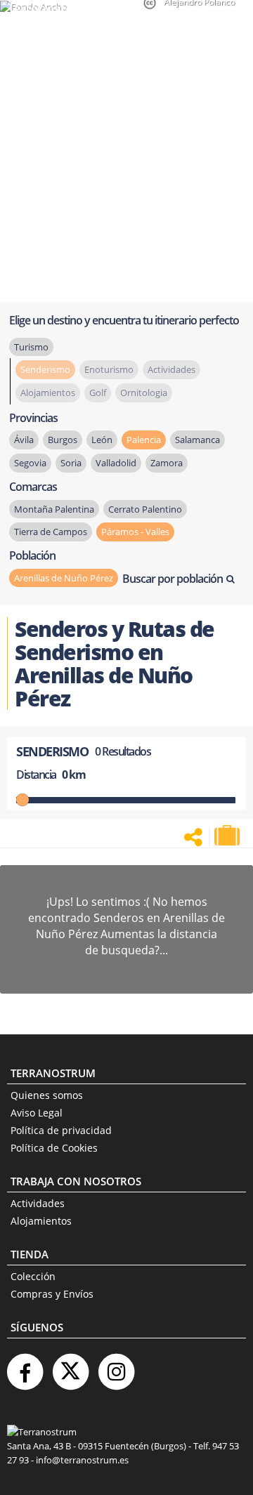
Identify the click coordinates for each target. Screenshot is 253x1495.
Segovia (30, 462)
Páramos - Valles (135, 531)
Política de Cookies (54, 1147)
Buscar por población (172, 578)
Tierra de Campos (50, 531)
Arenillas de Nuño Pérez (63, 578)
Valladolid (116, 462)
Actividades (38, 1203)
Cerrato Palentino (145, 509)
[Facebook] (24, 1366)
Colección (33, 1276)
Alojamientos (41, 1220)
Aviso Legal (37, 1112)
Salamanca (197, 439)
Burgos (62, 439)
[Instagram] (116, 1366)
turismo (31, 347)
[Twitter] (70, 1366)
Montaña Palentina (54, 509)
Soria (71, 462)
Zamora (166, 462)
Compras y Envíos (52, 1293)
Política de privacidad (61, 1130)
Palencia (143, 439)
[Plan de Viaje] (228, 835)
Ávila (24, 439)
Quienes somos (47, 1095)
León (101, 439)
